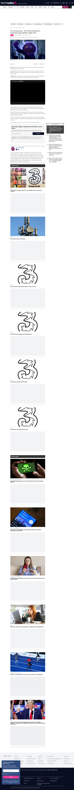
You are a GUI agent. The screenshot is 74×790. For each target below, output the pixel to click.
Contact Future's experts (28, 778)
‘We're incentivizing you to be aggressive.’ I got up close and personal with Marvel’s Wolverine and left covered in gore (55, 147)
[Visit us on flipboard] (56, 3)
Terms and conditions (54, 778)
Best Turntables (50, 756)
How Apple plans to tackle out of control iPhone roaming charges (25, 122)
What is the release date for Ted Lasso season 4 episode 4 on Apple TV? (56, 154)
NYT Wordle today (48, 24)
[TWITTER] (17, 149)
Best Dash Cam (67, 758)
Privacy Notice (14, 137)
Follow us (36, 63)
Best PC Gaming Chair (31, 763)
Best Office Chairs (50, 763)
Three (24, 27)
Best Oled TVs (40, 760)
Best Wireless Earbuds (51, 760)
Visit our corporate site (52, 769)
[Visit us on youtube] (55, 3)
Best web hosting (37, 24)
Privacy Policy (15, 781)
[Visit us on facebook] (51, 3)
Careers (25, 783)
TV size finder (20, 24)
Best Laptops (29, 756)
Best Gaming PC (30, 760)
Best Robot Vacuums (68, 763)
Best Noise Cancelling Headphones (54, 758)
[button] (71, 2)
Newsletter (43, 63)
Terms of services (25, 136)
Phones (11, 27)
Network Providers (18, 27)
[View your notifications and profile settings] (67, 3)
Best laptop (28, 24)
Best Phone (40, 756)
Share (13, 63)
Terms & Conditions (10, 782)
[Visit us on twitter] (53, 3)
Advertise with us (40, 780)
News (12, 35)
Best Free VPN (17, 758)
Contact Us (39, 778)
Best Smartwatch (41, 763)
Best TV (39, 758)
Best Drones (66, 760)
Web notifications (53, 780)
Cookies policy (26, 780)
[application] (27, 92)
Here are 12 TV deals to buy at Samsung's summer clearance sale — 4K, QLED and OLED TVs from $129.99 (55, 160)
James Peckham (18, 35)
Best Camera (66, 756)
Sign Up (11, 777)
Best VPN (57, 24)
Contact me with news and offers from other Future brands (11, 774)
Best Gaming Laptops (31, 758)
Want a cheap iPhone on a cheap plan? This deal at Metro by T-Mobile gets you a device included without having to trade (55, 129)
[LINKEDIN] (19, 149)
